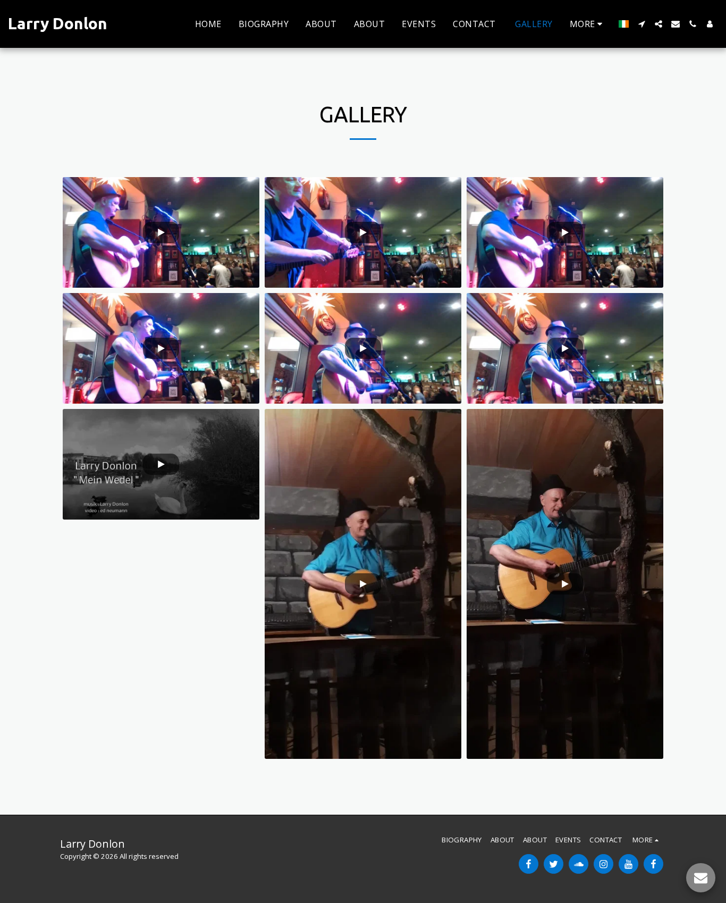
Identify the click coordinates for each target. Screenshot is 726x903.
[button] (641, 24)
